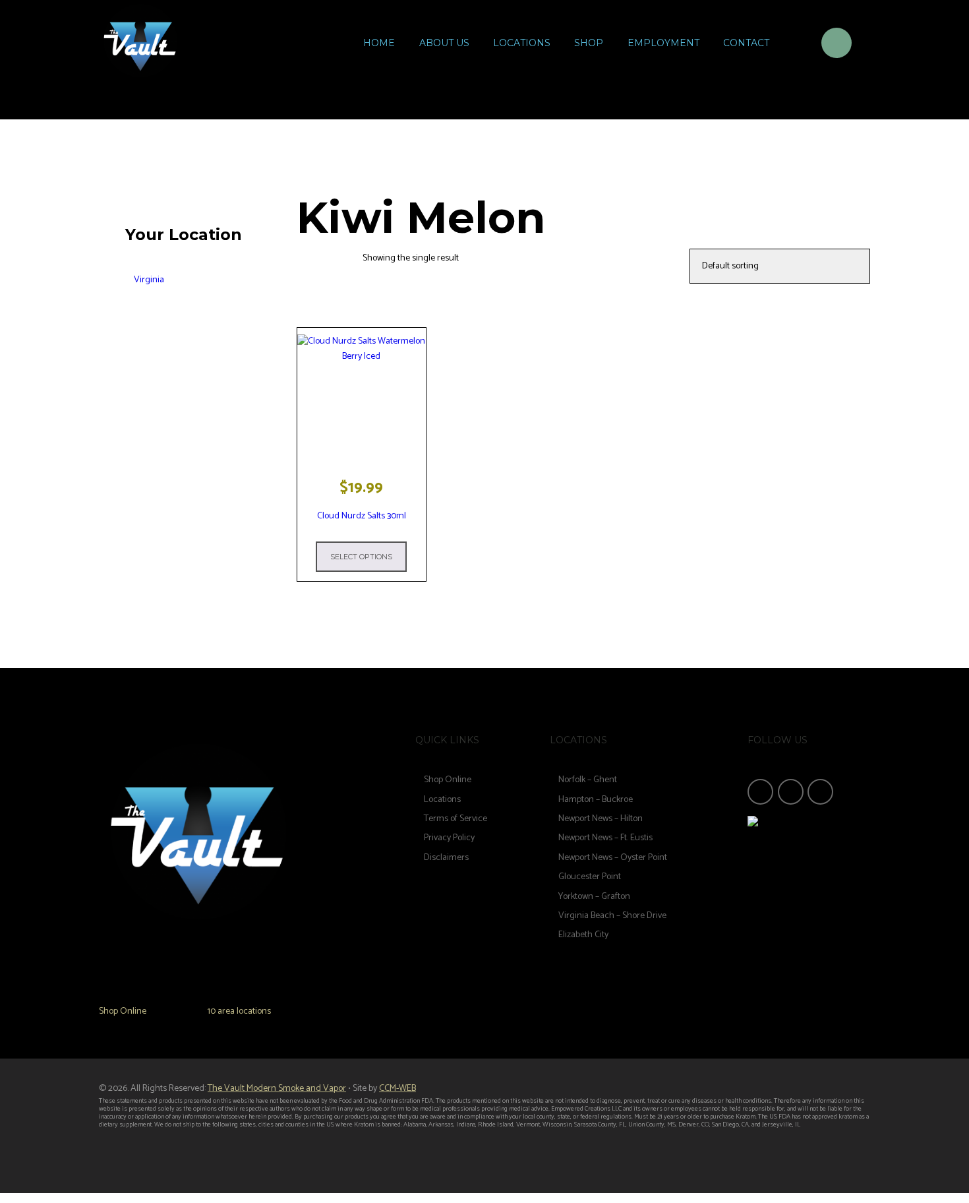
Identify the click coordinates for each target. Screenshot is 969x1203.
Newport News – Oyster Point (612, 857)
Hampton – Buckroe (595, 799)
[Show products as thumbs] (309, 258)
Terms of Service (455, 818)
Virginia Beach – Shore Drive (612, 915)
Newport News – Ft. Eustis (605, 838)
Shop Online (122, 1011)
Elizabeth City (583, 934)
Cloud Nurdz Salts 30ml (361, 516)
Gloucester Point (589, 876)
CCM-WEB (397, 1088)
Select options (361, 556)
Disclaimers (446, 857)
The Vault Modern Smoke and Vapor (277, 1088)
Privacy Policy (449, 838)
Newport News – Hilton (600, 818)
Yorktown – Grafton (594, 896)
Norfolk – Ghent (587, 779)
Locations (442, 799)
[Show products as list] (344, 258)
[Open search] (794, 44)
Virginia (149, 280)
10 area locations (239, 1011)
